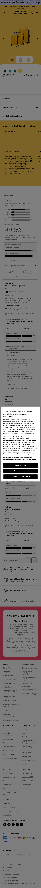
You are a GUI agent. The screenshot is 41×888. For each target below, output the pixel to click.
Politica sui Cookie (29, 441)
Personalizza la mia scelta (20, 476)
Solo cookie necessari (20, 471)
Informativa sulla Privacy (12, 441)
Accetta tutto (20, 465)
